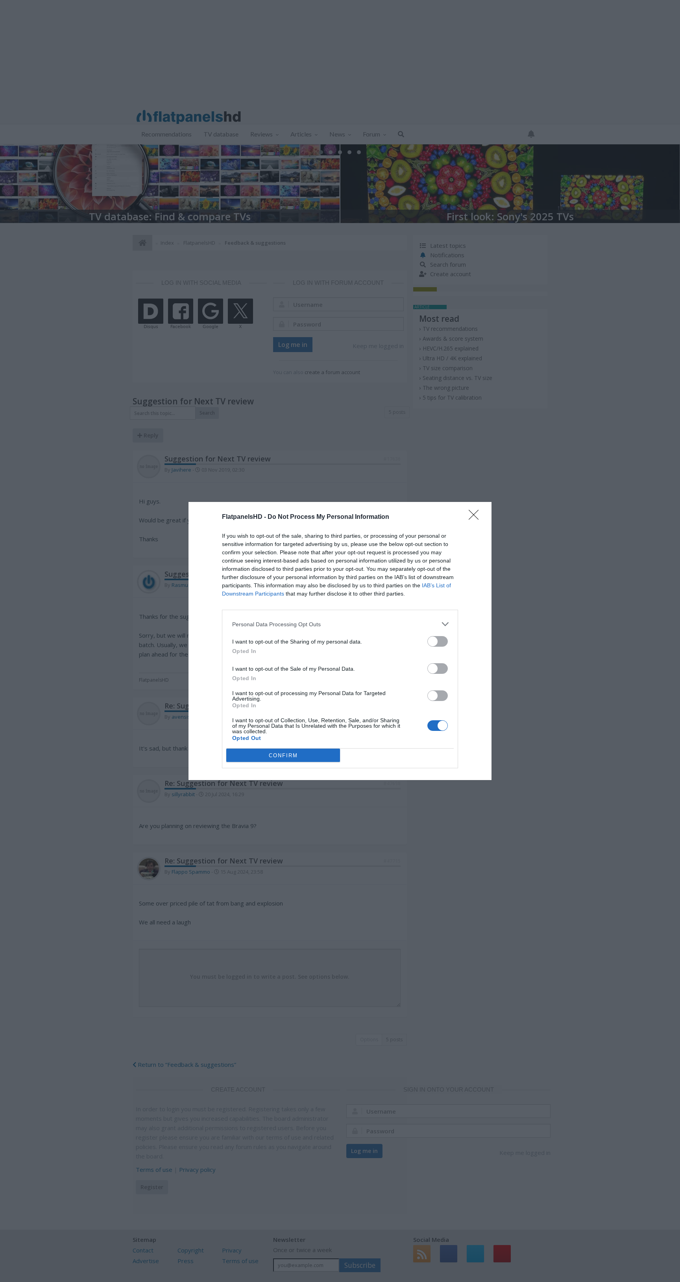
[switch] (437, 641)
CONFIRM (283, 755)
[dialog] (340, 641)
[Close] (476, 517)
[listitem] (340, 624)
